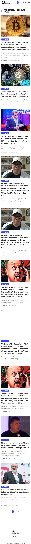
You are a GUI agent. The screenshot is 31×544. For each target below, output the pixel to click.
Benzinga (5, 60)
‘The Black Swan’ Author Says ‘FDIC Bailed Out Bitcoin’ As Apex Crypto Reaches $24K (15, 492)
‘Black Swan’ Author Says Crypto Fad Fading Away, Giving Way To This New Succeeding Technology (14, 93)
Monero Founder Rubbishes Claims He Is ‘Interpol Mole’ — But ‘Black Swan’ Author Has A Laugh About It (15, 445)
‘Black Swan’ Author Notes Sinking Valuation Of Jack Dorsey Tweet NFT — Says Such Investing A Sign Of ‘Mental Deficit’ (14, 140)
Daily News (5, 39)
